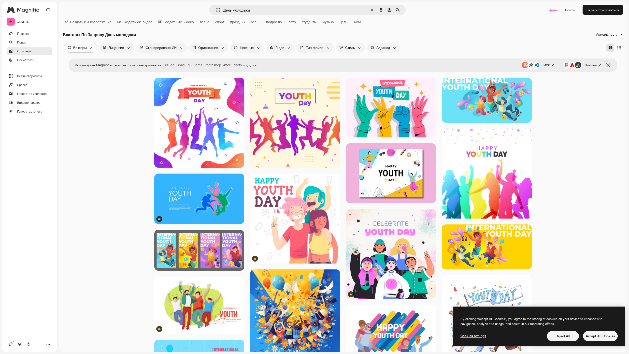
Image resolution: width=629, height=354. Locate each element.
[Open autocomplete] (216, 10)
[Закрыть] (608, 65)
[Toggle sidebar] (48, 10)
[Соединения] (11, 344)
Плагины (591, 65)
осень (255, 21)
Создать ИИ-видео (137, 21)
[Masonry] (610, 48)
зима (357, 21)
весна (204, 21)
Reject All (563, 336)
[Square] (619, 48)
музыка (328, 21)
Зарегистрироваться (602, 9)
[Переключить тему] (28, 344)
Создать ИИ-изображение (91, 21)
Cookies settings (473, 335)
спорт (219, 21)
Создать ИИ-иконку (178, 21)
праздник (237, 21)
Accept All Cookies (600, 336)
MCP (546, 65)
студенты (309, 21)
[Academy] (20, 344)
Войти (570, 9)
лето (292, 21)
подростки (274, 21)
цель (343, 21)
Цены (553, 9)
